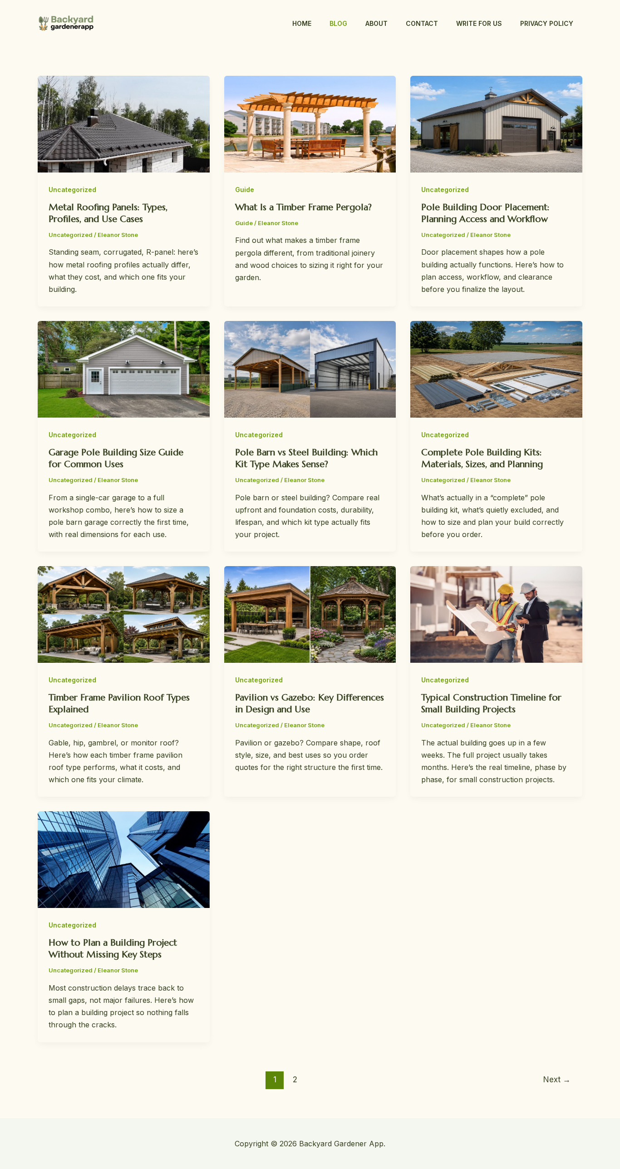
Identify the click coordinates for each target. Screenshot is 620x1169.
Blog (338, 23)
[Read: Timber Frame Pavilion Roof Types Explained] (124, 613)
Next (557, 1079)
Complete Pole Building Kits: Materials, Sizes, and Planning (482, 458)
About (376, 23)
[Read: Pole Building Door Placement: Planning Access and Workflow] (496, 123)
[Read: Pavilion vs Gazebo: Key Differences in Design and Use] (310, 613)
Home (301, 23)
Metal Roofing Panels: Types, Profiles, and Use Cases (108, 213)
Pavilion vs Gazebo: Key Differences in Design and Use (309, 703)
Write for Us (479, 23)
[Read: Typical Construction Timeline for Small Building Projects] (496, 613)
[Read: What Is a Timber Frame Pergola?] (310, 123)
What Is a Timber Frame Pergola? (303, 207)
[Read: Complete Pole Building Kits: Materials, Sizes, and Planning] (496, 368)
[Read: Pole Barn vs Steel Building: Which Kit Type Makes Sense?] (310, 368)
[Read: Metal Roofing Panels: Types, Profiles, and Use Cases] (124, 123)
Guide (244, 189)
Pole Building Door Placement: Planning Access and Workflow (485, 213)
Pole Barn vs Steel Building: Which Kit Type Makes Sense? (306, 458)
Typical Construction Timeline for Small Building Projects (491, 703)
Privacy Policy (546, 23)
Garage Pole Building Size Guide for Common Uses (116, 458)
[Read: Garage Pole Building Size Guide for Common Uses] (124, 368)
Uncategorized (72, 189)
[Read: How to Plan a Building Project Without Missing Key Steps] (124, 858)
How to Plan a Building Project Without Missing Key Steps (113, 948)
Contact (422, 23)
